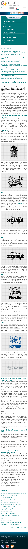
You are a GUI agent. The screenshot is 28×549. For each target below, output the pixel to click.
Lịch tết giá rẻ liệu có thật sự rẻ (8, 75)
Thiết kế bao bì (7, 43)
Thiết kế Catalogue (8, 29)
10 (21, 527)
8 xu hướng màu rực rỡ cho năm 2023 (10, 515)
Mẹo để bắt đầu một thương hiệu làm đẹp (11, 522)
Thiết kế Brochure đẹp (9, 32)
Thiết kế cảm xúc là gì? (7, 509)
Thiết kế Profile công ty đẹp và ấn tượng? (11, 51)
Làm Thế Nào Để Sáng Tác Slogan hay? (10, 64)
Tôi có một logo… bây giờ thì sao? (10, 502)
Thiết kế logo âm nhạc (7, 497)
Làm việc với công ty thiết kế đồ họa (10, 506)
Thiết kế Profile (7, 24)
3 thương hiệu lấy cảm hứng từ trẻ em (10, 524)
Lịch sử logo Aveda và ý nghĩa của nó (10, 508)
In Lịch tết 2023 (7, 26)
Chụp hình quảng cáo (9, 34)
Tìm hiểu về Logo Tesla (7, 520)
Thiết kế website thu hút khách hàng (10, 69)
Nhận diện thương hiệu (9, 37)
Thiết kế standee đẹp (8, 40)
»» (25, 527)
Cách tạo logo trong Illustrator (9, 513)
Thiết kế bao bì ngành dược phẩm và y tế (11, 504)
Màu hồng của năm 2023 (7, 511)
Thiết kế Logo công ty (9, 21)
